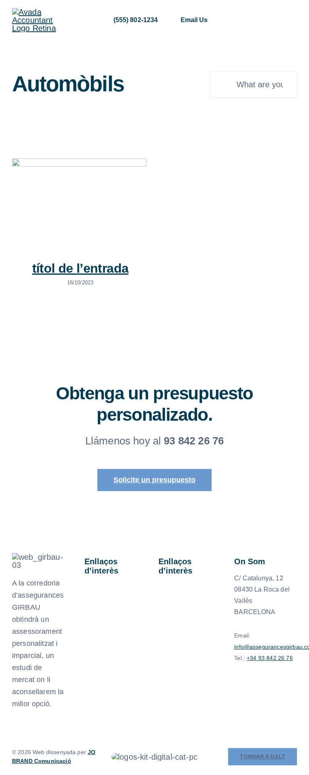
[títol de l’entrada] (79, 203)
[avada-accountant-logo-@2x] (36, 12)
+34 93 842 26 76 (270, 658)
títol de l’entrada (80, 268)
